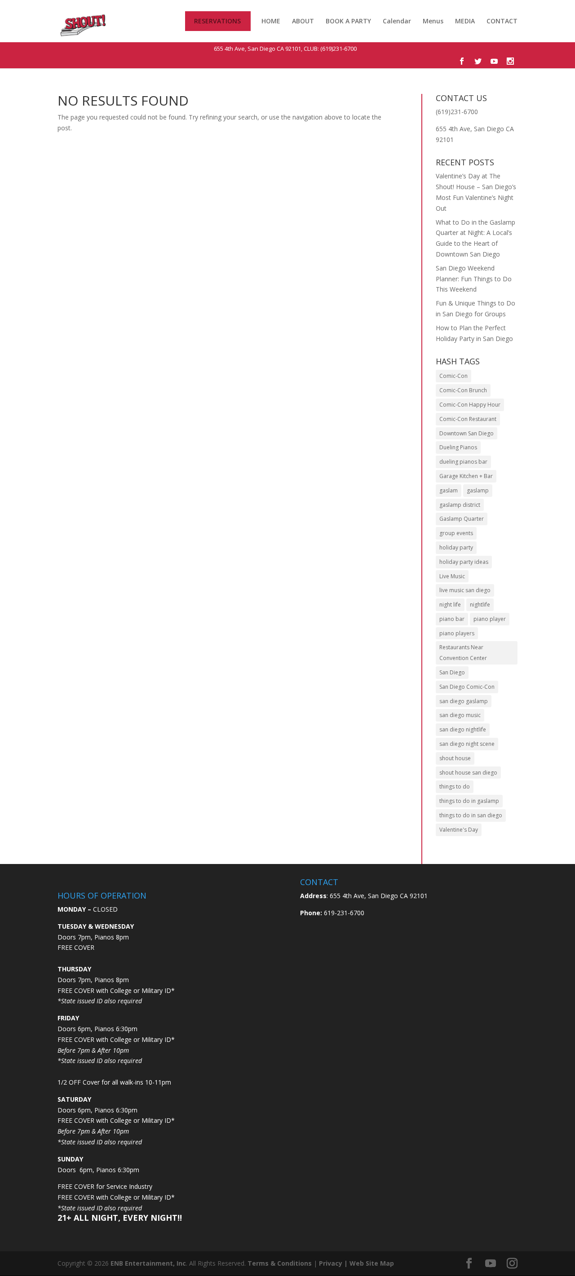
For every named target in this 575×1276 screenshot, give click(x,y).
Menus (433, 21)
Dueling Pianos (458, 447)
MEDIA (465, 21)
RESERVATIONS (217, 21)
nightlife (480, 604)
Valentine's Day (458, 829)
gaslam (448, 490)
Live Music (452, 576)
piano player (489, 619)
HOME (270, 21)
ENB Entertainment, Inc (148, 1263)
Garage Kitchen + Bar (466, 476)
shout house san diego (468, 772)
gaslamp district (459, 505)
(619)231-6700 (338, 48)
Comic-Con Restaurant (467, 419)
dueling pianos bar (463, 461)
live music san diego (465, 590)
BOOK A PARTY (348, 21)
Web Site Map (371, 1263)
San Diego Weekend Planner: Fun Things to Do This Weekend (474, 279)
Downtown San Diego (466, 433)
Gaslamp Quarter (461, 519)
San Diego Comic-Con (467, 687)
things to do (454, 786)
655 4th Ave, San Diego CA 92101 (257, 48)
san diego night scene (467, 744)
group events (456, 533)
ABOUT (303, 21)
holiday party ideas (463, 562)
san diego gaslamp (463, 701)
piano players (456, 633)
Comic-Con (453, 376)
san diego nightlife (462, 729)
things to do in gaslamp (469, 801)
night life (450, 604)
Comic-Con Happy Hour (469, 404)
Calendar (397, 21)
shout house (455, 758)
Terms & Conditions (280, 1263)
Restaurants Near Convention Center (463, 652)
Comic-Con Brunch (463, 390)
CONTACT (502, 21)
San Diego (452, 672)
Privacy (330, 1263)
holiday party (456, 547)
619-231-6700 (343, 912)
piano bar (451, 619)
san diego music (460, 715)
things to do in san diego (470, 815)
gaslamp (478, 490)
